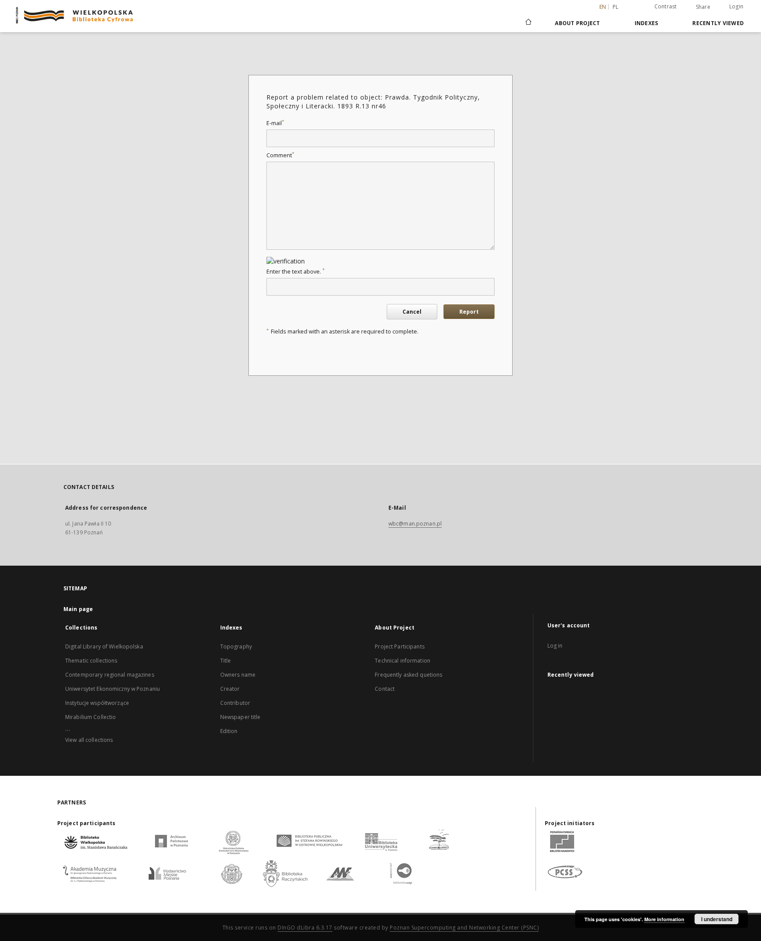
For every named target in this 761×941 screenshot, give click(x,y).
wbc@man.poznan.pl (415, 523)
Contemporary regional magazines (109, 674)
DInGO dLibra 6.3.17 (304, 927)
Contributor (235, 703)
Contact (385, 689)
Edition (229, 731)
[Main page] (528, 23)
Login (736, 6)
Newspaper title (240, 717)
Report (469, 311)
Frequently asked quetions (408, 674)
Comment (280, 155)
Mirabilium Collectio (90, 717)
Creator (230, 689)
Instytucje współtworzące (97, 703)
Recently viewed (718, 23)
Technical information (402, 660)
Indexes (646, 23)
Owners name (237, 674)
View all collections (89, 740)
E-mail (275, 123)
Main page (78, 609)
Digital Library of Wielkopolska (104, 646)
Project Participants (399, 646)
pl (616, 7)
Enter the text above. (295, 271)
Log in (555, 645)
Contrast (665, 6)
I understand (716, 919)
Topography (236, 646)
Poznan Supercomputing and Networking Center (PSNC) (464, 927)
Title (225, 660)
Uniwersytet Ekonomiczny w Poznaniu (112, 689)
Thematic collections (91, 660)
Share (703, 7)
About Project (577, 23)
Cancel (412, 311)
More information (664, 919)
